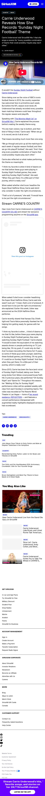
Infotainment (6, 611)
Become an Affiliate (9, 673)
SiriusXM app (32, 214)
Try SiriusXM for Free (9, 598)
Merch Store (6, 699)
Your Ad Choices (7, 764)
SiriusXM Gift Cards (9, 702)
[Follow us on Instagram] (2, 737)
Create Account (8, 640)
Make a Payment (8, 644)
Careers (5, 679)
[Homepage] (8, 4)
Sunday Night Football (23, 90)
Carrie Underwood (9, 93)
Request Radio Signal (10, 650)
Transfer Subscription (10, 647)
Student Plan (7, 605)
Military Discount (8, 601)
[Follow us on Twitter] (2, 740)
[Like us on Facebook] (2, 734)
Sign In (4, 637)
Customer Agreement (9, 757)
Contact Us (6, 719)
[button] (42, 4)
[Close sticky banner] (43, 781)
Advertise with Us (8, 676)
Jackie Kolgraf (9, 51)
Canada (5, 706)
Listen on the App (22, 792)
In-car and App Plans (10, 595)
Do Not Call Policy (7, 767)
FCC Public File (7, 774)
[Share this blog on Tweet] (11, 425)
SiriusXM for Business (10, 624)
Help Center (6, 725)
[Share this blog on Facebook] (3, 425)
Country (5, 12)
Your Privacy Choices (9, 771)
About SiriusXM (7, 663)
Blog (4, 693)
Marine (4, 614)
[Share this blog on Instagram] (7, 425)
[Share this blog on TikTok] (15, 425)
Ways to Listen (7, 696)
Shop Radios (6, 608)
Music (12, 12)
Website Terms (7, 753)
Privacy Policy (6, 760)
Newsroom (6, 670)
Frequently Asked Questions (12, 722)
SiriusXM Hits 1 (24, 417)
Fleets (4, 621)
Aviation (5, 618)
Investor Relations (8, 667)
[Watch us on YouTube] (2, 743)
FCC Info (4, 778)
